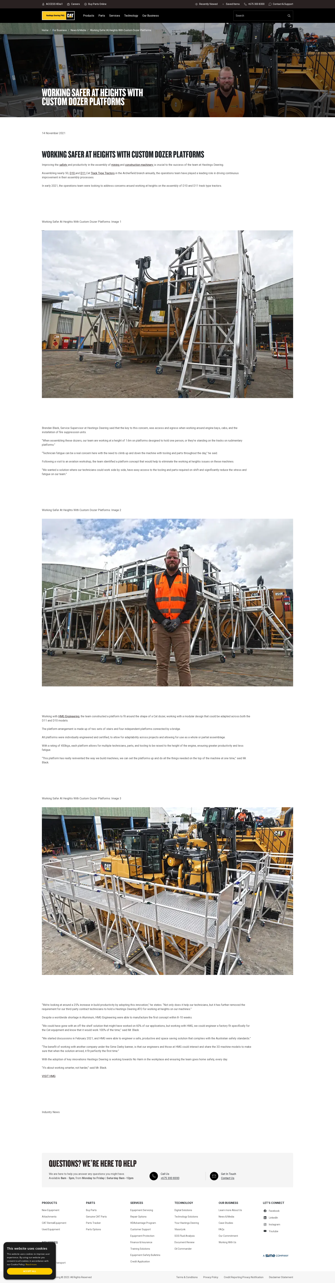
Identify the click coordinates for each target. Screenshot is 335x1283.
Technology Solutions (186, 1216)
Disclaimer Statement (281, 1277)
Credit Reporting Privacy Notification (243, 1277)
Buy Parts (91, 1210)
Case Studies (226, 1223)
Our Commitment (228, 1235)
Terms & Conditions (187, 1277)
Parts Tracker (93, 1223)
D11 (83, 173)
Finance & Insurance (141, 1242)
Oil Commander (183, 1248)
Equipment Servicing (141, 1210)
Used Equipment (51, 1229)
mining (115, 164)
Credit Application (140, 1261)
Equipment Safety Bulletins (145, 1255)
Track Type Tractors (103, 173)
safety (63, 164)
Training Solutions (140, 1248)
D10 (72, 173)
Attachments (49, 1216)
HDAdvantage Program (143, 1223)
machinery (147, 164)
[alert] (29, 1261)
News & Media (226, 1216)
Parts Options (93, 1229)
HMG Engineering (68, 716)
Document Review (184, 1242)
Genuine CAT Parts (96, 1216)
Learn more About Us (230, 1210)
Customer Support (140, 1229)
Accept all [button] (29, 1271)
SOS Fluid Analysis (184, 1235)
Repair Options (138, 1216)
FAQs (221, 1229)
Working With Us (227, 1242)
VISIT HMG (48, 1076)
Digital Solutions (183, 1210)
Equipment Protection (142, 1235)
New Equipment (50, 1210)
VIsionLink (179, 1229)
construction (133, 164)
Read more (31, 1264)
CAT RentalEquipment (54, 1223)
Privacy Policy (210, 1277)
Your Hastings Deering (186, 1223)
